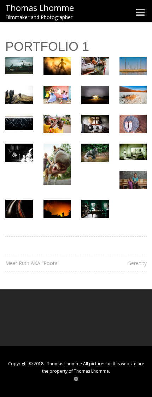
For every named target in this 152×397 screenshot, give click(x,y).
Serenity (137, 263)
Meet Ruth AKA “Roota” (32, 263)
